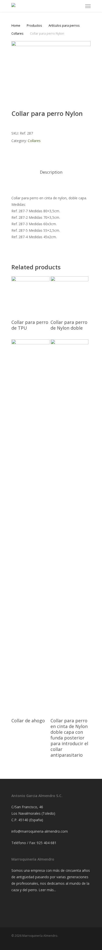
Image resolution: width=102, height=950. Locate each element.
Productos (34, 25)
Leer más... (47, 889)
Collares (17, 33)
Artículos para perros (64, 25)
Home (15, 25)
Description (51, 172)
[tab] (51, 172)
